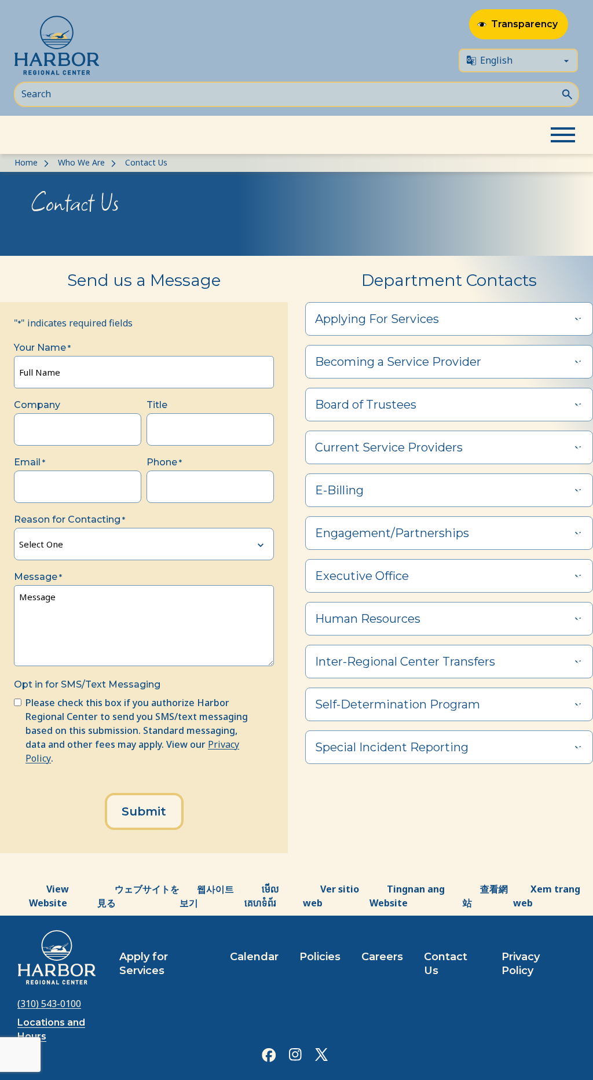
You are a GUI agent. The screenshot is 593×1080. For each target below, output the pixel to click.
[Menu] (563, 135)
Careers (382, 956)
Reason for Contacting (69, 519)
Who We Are (81, 162)
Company (37, 404)
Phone (164, 462)
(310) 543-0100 (49, 1003)
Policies (320, 956)
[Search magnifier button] (567, 93)
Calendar (254, 956)
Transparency (524, 24)
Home (26, 162)
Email (29, 462)
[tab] (449, 319)
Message (38, 576)
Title (157, 404)
